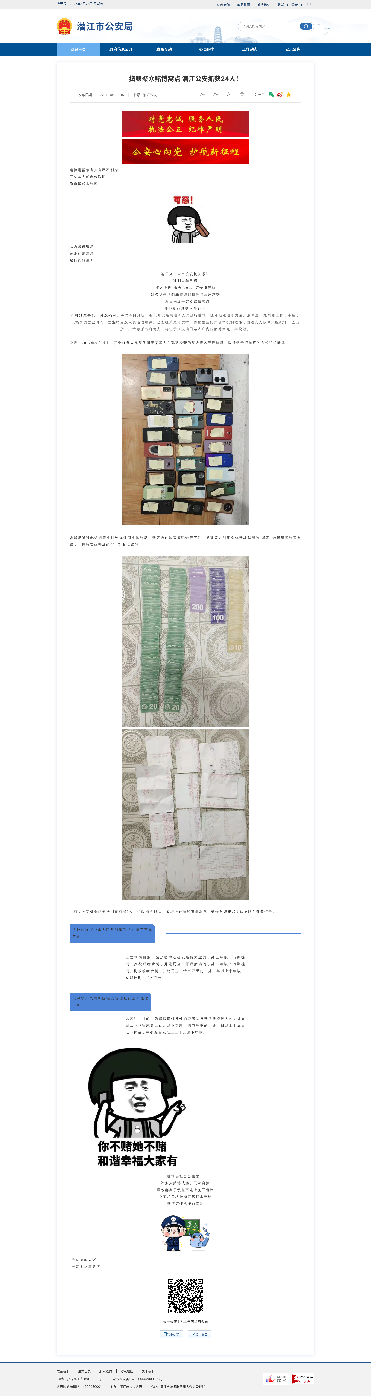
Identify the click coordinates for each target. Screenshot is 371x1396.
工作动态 (250, 49)
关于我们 (148, 1371)
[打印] (242, 94)
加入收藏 (105, 1371)
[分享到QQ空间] (288, 94)
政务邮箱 (243, 5)
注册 (308, 5)
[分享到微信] (271, 94)
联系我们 (63, 1371)
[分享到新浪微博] (280, 94)
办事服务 (207, 49)
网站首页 (78, 49)
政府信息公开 (121, 49)
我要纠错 (173, 1334)
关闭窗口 (201, 1334)
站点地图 (126, 1371)
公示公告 (293, 49)
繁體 (280, 5)
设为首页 (84, 1371)
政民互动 (164, 49)
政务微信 (263, 5)
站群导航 (223, 5)
